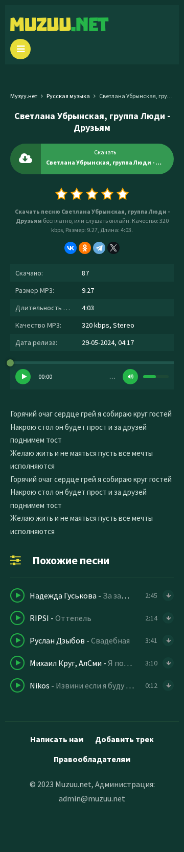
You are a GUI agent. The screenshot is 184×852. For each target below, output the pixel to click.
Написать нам (56, 739)
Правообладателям (92, 759)
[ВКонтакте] (70, 248)
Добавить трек (124, 739)
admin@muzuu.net (92, 798)
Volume (130, 376)
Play (23, 376)
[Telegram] (99, 248)
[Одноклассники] (85, 248)
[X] (113, 248)
